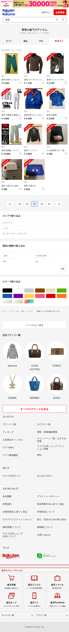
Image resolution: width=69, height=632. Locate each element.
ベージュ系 (55, 290)
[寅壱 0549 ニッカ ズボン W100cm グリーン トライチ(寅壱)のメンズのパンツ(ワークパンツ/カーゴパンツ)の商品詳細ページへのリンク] (11, 63)
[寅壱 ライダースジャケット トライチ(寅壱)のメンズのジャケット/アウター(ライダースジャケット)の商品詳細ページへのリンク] (34, 63)
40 (27, 203)
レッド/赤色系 (55, 296)
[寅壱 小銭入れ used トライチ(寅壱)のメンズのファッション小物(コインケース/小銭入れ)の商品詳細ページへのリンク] (11, 169)
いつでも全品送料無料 (34, 586)
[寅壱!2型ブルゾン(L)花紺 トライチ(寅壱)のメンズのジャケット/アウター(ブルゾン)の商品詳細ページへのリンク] (34, 98)
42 (42, 203)
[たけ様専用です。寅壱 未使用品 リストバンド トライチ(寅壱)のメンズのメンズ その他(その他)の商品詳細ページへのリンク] (57, 134)
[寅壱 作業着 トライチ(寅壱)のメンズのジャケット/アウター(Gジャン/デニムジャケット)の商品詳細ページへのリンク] (57, 98)
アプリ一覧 (41, 615)
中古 (41, 40)
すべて (9, 40)
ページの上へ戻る (34, 325)
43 (49, 203)
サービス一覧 (8, 615)
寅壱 (3, 76)
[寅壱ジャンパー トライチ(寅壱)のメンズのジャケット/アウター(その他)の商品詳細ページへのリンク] (34, 134)
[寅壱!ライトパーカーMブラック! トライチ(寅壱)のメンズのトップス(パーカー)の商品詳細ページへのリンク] (57, 63)
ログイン (45, 12)
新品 (25, 40)
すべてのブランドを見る (34, 409)
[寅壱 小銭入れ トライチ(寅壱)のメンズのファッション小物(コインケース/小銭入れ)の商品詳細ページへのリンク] (34, 169)
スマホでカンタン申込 (11, 604)
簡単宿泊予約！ (57, 586)
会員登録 (60, 12)
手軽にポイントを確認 (57, 604)
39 (20, 203)
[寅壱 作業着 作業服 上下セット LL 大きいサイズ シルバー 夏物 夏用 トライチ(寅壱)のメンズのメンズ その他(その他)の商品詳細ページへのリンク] (11, 98)
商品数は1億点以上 (11, 586)
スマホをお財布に (34, 604)
